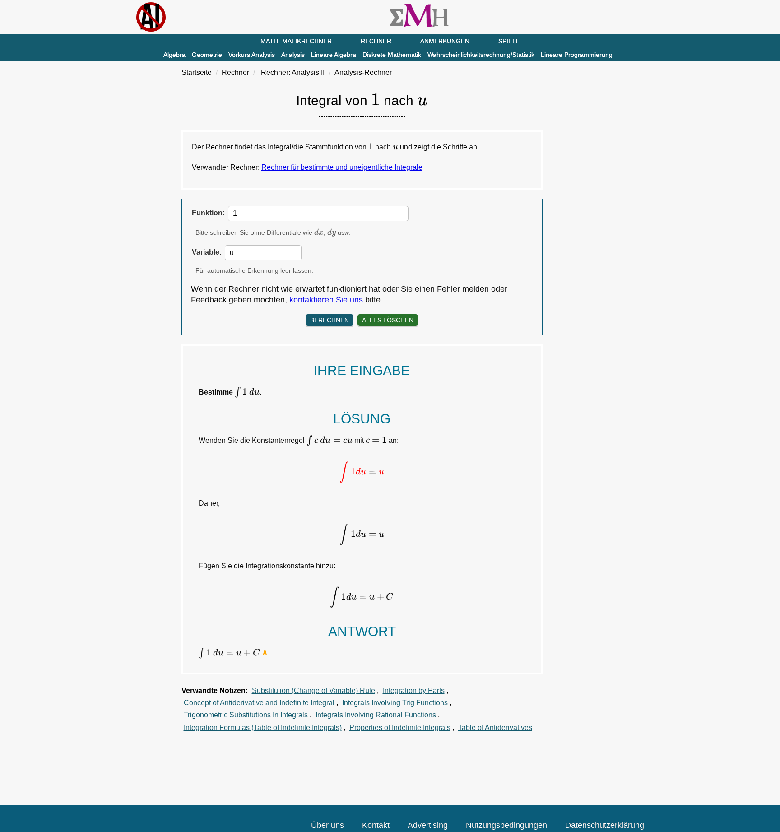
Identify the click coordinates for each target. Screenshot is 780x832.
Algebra (174, 54)
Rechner (376, 41)
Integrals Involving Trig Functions (395, 703)
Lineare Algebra (333, 54)
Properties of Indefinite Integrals (399, 727)
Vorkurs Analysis (251, 54)
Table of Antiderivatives (495, 727)
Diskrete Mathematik (391, 54)
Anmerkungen (444, 41)
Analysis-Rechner (363, 72)
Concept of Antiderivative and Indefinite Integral (259, 703)
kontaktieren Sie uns (326, 299)
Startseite (196, 72)
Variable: (207, 252)
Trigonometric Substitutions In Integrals (246, 715)
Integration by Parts (414, 690)
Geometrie (207, 54)
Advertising (428, 825)
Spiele (509, 41)
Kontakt (376, 825)
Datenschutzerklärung (604, 825)
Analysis (293, 54)
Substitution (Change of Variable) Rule (313, 690)
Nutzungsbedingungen (506, 825)
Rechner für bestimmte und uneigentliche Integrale (341, 167)
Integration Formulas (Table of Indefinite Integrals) (263, 727)
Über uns (327, 825)
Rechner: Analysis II (293, 72)
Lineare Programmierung (577, 54)
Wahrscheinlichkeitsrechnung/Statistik (480, 54)
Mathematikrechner (296, 41)
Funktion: (208, 213)
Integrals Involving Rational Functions (376, 715)
